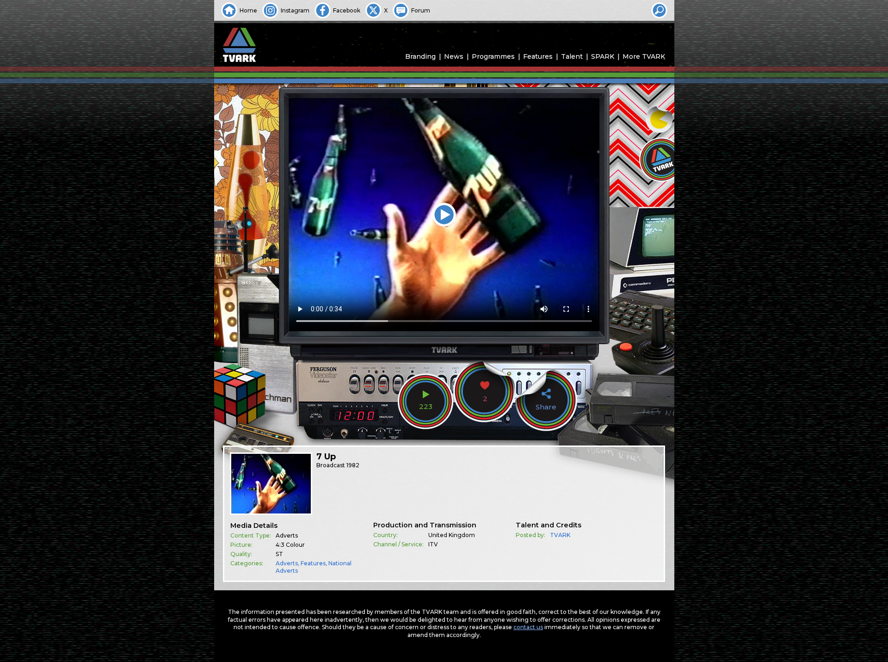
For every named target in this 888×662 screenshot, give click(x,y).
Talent (572, 56)
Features (538, 56)
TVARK (560, 535)
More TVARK (644, 56)
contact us (528, 627)
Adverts (287, 563)
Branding (420, 56)
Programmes (493, 56)
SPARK (602, 56)
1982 (352, 465)
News (453, 56)
